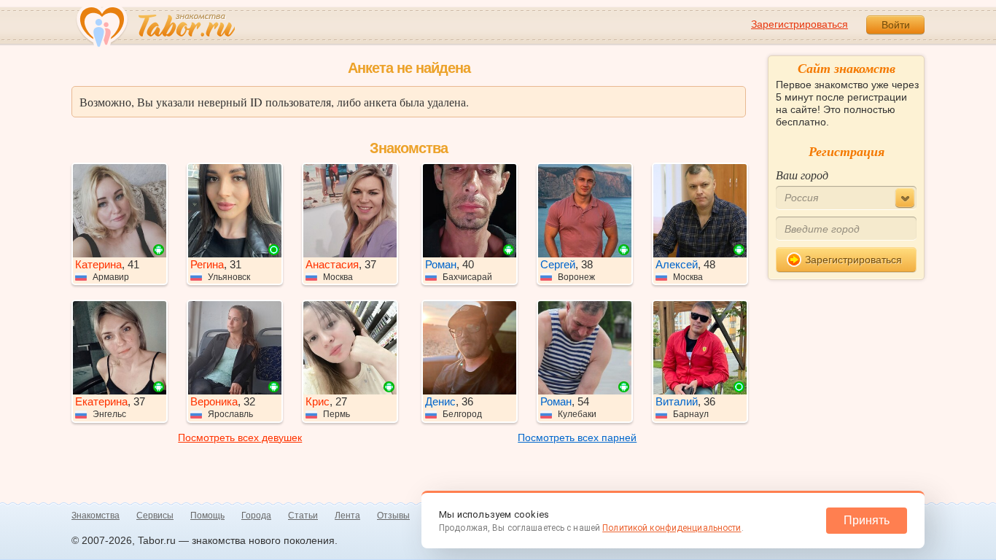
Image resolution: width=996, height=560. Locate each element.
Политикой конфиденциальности (671, 528)
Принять (867, 520)
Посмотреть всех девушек (240, 437)
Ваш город (802, 174)
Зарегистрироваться (799, 24)
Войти (896, 25)
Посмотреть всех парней (577, 437)
